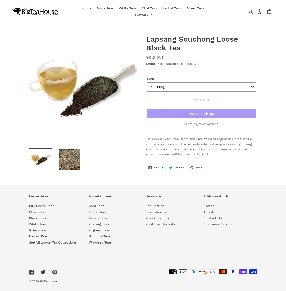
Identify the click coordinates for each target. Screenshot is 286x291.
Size (150, 79)
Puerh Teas (98, 218)
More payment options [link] (201, 124)
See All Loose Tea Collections (53, 242)
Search (209, 206)
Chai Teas (36, 212)
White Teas (37, 224)
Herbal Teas (38, 236)
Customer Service (217, 224)
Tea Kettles (155, 206)
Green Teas (38, 230)
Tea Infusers (156, 212)
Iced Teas (96, 206)
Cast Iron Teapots (160, 224)
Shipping (152, 64)
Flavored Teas (100, 242)
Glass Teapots (157, 218)
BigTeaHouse (48, 281)
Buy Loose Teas (41, 206)
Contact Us (212, 218)
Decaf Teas (98, 212)
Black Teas (37, 218)
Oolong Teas (99, 224)
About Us (211, 212)
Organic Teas (99, 230)
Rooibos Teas (100, 236)
